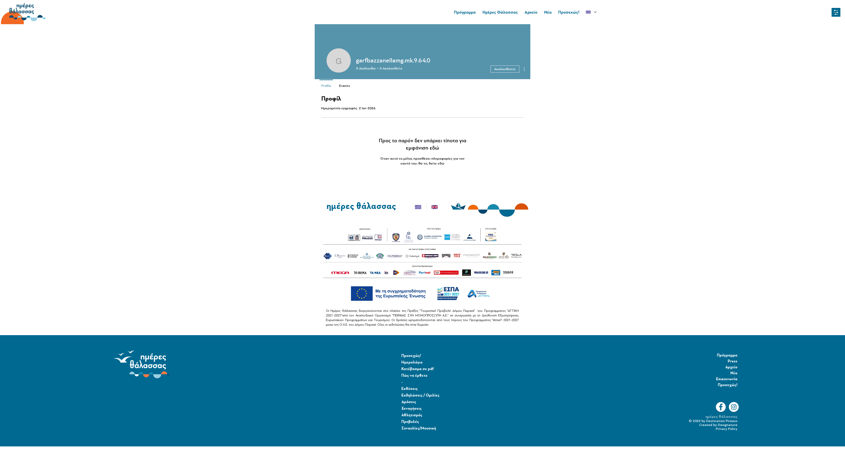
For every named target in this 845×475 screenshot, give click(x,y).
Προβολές (410, 422)
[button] (836, 12)
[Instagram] (734, 407)
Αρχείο (731, 367)
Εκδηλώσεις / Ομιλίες (420, 395)
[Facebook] (721, 407)
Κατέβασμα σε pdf (417, 369)
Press (732, 361)
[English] (434, 207)
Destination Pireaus (721, 421)
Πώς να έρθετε (414, 376)
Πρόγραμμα (727, 355)
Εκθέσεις (409, 389)
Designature (727, 425)
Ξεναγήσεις (411, 409)
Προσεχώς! (411, 356)
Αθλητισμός (411, 415)
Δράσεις (408, 402)
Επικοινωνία (726, 379)
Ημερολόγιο (411, 362)
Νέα (733, 373)
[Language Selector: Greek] (591, 12)
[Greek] (418, 207)
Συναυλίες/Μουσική (418, 428)
